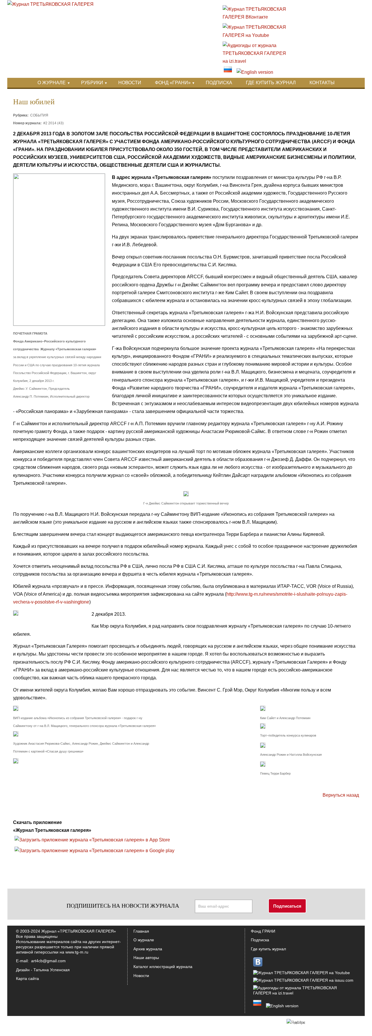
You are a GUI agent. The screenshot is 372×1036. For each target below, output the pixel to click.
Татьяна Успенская (51, 969)
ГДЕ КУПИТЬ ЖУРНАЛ (271, 82)
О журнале (143, 940)
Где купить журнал (268, 949)
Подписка (260, 940)
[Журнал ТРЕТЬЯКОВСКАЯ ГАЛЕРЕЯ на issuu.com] (303, 980)
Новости (141, 975)
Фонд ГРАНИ (263, 931)
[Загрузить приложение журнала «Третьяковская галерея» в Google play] (94, 850)
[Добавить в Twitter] (201, 819)
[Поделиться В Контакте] (212, 819)
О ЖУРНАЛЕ (51, 82)
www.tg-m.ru (76, 952)
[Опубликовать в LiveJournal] (246, 819)
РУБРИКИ (92, 82)
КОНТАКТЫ (322, 82)
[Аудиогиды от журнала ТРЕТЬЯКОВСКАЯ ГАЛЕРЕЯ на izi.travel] (257, 61)
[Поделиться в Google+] (223, 819)
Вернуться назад (341, 795)
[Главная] (50, 4)
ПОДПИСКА (219, 82)
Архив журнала (147, 949)
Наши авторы (146, 957)
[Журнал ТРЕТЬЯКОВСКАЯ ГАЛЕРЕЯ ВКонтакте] (257, 17)
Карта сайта (27, 978)
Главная (141, 931)
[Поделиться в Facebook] (190, 819)
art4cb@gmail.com (48, 960)
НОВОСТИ (129, 82)
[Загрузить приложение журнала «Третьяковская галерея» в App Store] (92, 839)
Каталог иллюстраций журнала (162, 966)
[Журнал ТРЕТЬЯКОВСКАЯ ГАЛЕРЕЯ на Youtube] (257, 35)
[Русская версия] (227, 72)
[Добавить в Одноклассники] (234, 819)
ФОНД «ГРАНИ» (173, 82)
